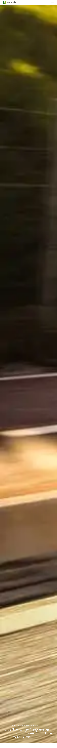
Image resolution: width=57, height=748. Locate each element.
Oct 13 (7, 730)
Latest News (25, 725)
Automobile (16, 725)
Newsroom (34, 725)
